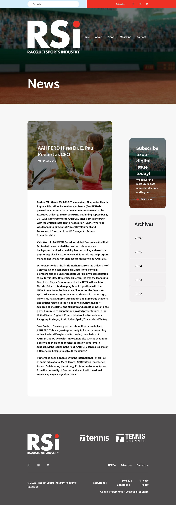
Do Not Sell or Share (136, 491)
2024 (138, 266)
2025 (138, 252)
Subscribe (120, 4)
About (98, 36)
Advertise (126, 465)
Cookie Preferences (111, 491)
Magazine (125, 36)
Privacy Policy (144, 482)
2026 (138, 238)
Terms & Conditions (123, 482)
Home (86, 36)
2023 (138, 280)
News (111, 36)
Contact (141, 36)
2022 (138, 294)
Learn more (147, 199)
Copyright (99, 482)
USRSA (112, 465)
